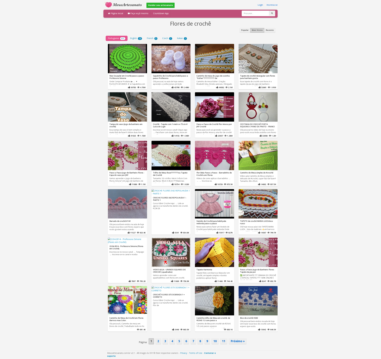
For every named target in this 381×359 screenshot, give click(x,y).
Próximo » (238, 341)
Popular (245, 30)
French (151, 38)
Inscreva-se (272, 4)
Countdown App (161, 13)
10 (215, 341)
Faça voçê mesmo (139, 13)
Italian (181, 38)
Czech (166, 38)
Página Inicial (116, 13)
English (135, 38)
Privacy (183, 353)
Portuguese (116, 38)
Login (260, 4)
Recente (270, 30)
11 (223, 341)
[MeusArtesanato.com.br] (123, 4)
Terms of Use (195, 353)
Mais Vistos (257, 30)
